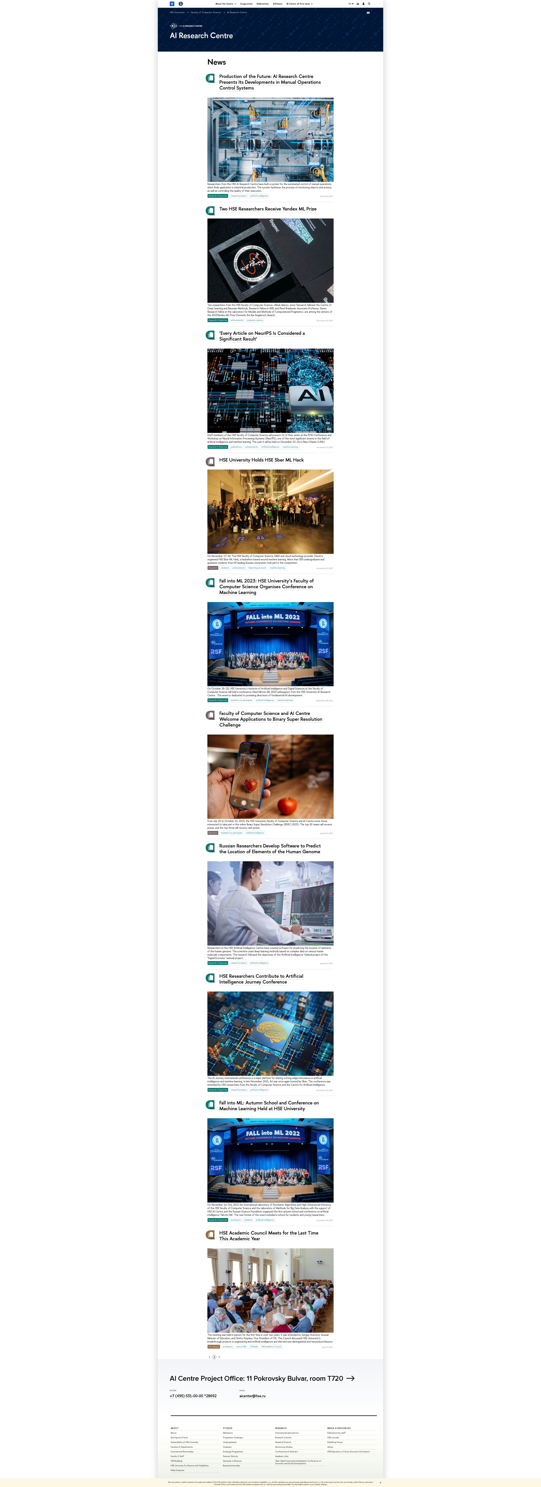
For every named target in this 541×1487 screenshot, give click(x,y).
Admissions (228, 1432)
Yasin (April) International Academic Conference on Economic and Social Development (298, 1462)
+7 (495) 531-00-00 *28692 (193, 1395)
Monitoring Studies (283, 1447)
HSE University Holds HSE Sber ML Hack (261, 459)
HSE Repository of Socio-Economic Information (348, 1451)
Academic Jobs (281, 1456)
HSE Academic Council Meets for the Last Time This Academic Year (268, 1235)
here (269, 1482)
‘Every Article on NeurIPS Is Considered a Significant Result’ (262, 336)
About (175, 1428)
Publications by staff (336, 1432)
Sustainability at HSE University (184, 1442)
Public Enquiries (177, 1470)
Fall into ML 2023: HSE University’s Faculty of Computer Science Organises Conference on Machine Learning (266, 586)
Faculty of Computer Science (206, 12)
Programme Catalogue (233, 1437)
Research (281, 1428)
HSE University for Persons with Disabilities (190, 1465)
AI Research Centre (237, 12)
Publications (263, 3)
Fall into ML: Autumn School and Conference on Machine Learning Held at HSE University (269, 1105)
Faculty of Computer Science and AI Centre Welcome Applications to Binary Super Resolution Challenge (270, 719)
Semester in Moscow (232, 1461)
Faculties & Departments (182, 1447)
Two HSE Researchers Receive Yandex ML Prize (268, 208)
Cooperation (246, 3)
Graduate (227, 1447)
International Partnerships (182, 1451)
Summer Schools (230, 1456)
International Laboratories (286, 1432)
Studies (227, 1428)
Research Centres (283, 1437)
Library (330, 1447)
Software (277, 3)
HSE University (177, 12)
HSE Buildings (176, 1461)
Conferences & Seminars (286, 1451)
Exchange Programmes (233, 1451)
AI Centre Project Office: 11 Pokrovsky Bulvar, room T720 (256, 1378)
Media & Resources (339, 1428)
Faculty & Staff (177, 1456)
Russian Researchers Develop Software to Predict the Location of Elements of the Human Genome (270, 848)
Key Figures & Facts (179, 1437)
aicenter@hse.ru (253, 1395)
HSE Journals (333, 1437)
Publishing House (334, 1442)
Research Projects (283, 1442)
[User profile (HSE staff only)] (363, 4)
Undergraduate (230, 1442)
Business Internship (231, 1465)
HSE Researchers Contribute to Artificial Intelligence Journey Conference (261, 979)
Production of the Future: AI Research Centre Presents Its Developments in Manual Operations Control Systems (270, 82)
